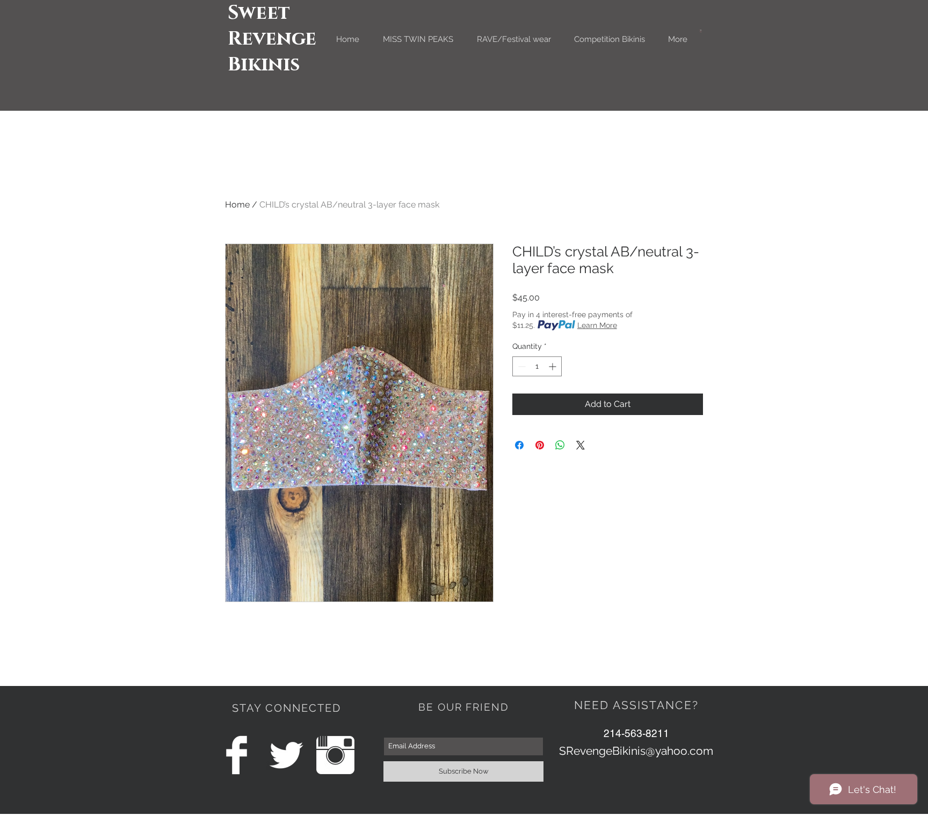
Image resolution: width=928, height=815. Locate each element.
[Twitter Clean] (286, 755)
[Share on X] (580, 445)
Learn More (597, 325)
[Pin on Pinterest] (539, 445)
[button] (700, 31)
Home (237, 204)
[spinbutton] (537, 366)
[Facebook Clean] (236, 755)
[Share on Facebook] (519, 445)
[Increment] (553, 366)
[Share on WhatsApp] (560, 445)
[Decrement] (520, 366)
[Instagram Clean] (335, 755)
